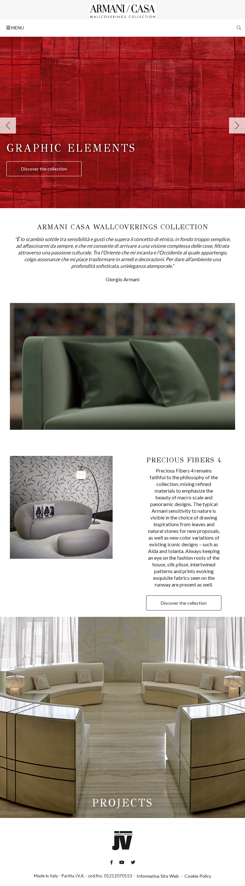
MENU (17, 27)
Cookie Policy (197, 876)
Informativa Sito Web (158, 876)
